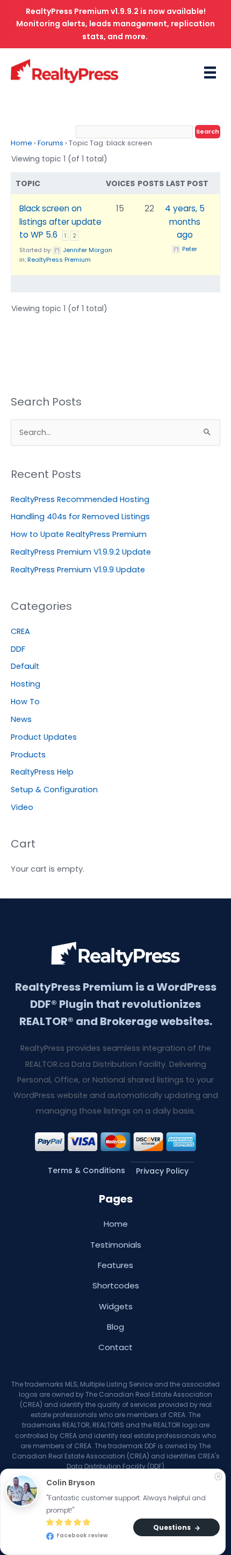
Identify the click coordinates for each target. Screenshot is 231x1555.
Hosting (25, 684)
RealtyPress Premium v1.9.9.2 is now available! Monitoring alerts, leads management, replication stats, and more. (115, 24)
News (21, 719)
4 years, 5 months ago (185, 221)
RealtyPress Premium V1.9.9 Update (78, 569)
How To (25, 701)
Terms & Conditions (86, 1170)
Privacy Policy (162, 1171)
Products (28, 754)
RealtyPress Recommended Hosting (80, 499)
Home (21, 143)
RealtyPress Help (42, 772)
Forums (50, 143)
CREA (20, 631)
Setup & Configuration (54, 789)
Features (115, 1265)
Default (25, 666)
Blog (115, 1326)
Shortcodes (115, 1285)
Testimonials (115, 1244)
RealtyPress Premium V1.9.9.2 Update (81, 552)
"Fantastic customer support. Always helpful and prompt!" (126, 1504)
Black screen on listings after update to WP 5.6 (60, 221)
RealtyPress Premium (59, 259)
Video (22, 807)
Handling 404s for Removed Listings (80, 516)
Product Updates (44, 737)
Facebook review (81, 1536)
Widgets (116, 1306)
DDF (18, 649)
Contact (115, 1347)
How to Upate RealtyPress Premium (79, 534)
